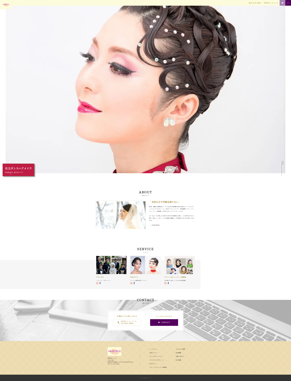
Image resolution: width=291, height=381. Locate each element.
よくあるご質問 (180, 349)
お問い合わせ (180, 356)
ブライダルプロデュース (156, 360)
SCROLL (282, 163)
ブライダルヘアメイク (156, 356)
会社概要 (178, 353)
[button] (7, 173)
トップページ (153, 349)
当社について (153, 353)
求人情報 (178, 360)
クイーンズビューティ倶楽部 (158, 367)
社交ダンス (152, 364)
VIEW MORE (156, 225)
